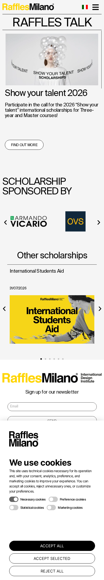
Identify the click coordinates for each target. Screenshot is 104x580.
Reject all (52, 571)
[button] (5, 222)
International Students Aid (37, 271)
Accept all (52, 545)
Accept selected (52, 558)
